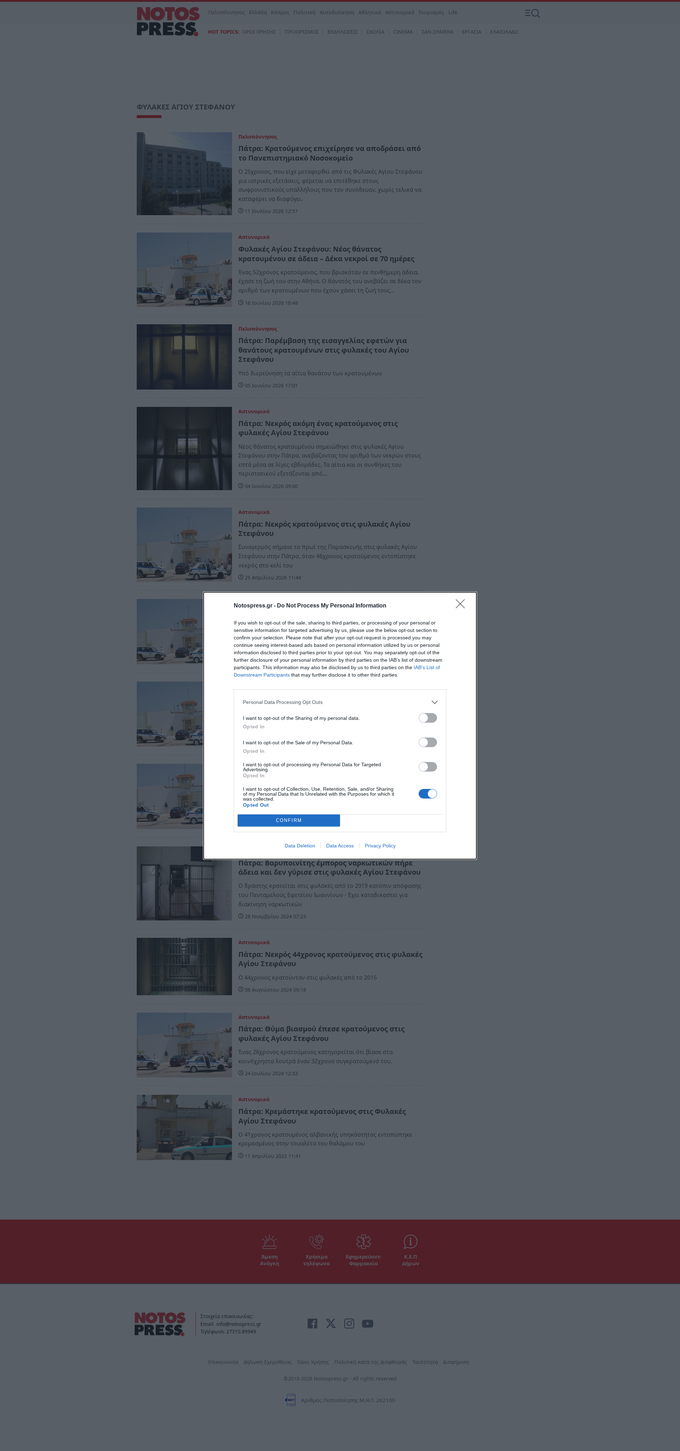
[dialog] (340, 725)
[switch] (428, 718)
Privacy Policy (380, 845)
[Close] (462, 606)
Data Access (340, 845)
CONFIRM (289, 820)
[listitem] (340, 702)
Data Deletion (300, 845)
